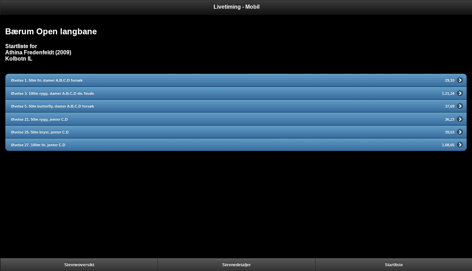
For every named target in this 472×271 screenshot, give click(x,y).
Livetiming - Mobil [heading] (236, 7)
